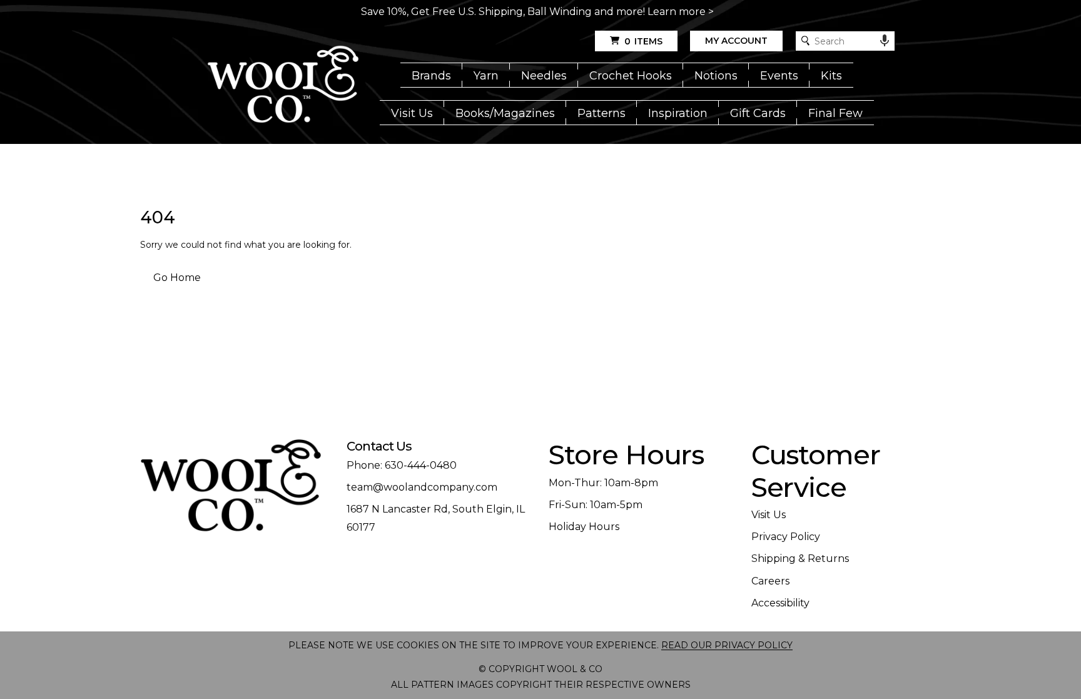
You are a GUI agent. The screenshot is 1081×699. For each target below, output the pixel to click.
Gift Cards (758, 113)
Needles (544, 76)
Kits (831, 76)
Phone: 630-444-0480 (402, 465)
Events (779, 76)
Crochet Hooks (630, 76)
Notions (716, 76)
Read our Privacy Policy (727, 645)
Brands (431, 76)
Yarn (486, 76)
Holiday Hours (584, 527)
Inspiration (678, 113)
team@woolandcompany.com (422, 487)
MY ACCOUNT (736, 40)
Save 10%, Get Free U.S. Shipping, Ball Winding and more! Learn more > (537, 12)
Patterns (601, 113)
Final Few (835, 113)
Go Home (177, 277)
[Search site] (805, 41)
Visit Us (412, 113)
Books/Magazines (505, 113)
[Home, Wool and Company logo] (283, 85)
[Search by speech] (884, 40)
